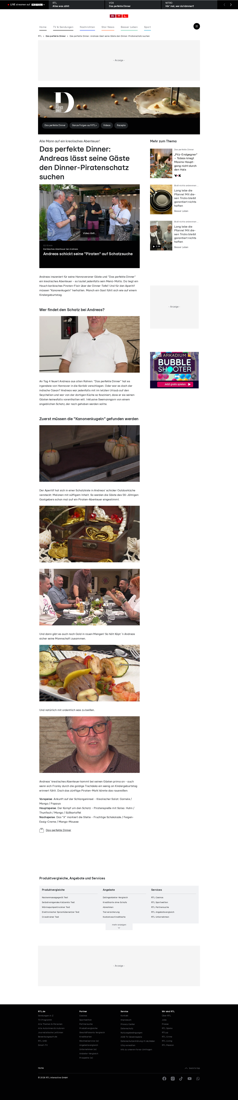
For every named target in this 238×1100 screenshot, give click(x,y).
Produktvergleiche (88, 1028)
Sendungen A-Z (45, 1016)
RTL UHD (42, 1041)
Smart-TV (43, 1045)
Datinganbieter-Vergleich (115, 898)
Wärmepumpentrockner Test (56, 907)
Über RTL (166, 1016)
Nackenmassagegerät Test (55, 898)
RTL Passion (168, 1045)
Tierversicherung (111, 912)
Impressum (126, 1020)
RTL (40, 36)
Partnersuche (86, 1024)
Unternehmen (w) (88, 1049)
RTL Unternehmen (160, 917)
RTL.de (41, 1012)
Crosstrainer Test (50, 917)
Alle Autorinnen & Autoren (51, 1028)
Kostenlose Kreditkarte (114, 917)
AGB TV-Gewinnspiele (131, 1037)
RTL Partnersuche (160, 907)
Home (41, 1068)
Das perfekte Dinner (56, 36)
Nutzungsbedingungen (131, 1033)
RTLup (165, 1033)
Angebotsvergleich (88, 1045)
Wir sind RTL (168, 1012)
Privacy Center (128, 1024)
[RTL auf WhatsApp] (198, 1079)
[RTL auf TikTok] (181, 1079)
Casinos (83, 1016)
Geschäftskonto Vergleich (92, 1033)
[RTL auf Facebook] (164, 1079)
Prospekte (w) (86, 1058)
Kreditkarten (85, 1037)
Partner (83, 1012)
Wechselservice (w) (89, 1041)
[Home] (119, 16)
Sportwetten (85, 1020)
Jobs (164, 1020)
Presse (165, 1024)
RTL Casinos (157, 898)
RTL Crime (167, 1037)
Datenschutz (127, 1029)
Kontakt (124, 1016)
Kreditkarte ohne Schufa (115, 902)
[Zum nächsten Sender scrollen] (231, 4)
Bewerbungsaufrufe (47, 1037)
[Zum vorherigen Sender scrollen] (224, 4)
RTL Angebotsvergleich (162, 912)
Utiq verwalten (128, 1045)
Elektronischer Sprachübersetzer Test (60, 912)
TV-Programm (45, 1020)
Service (124, 1012)
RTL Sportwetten (159, 902)
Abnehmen (108, 907)
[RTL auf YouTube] (190, 1079)
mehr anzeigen (119, 925)
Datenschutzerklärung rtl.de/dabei (138, 1041)
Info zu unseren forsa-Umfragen (136, 1050)
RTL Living (167, 1041)
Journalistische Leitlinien (50, 1033)
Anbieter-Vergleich (88, 1054)
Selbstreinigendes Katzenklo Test (58, 902)
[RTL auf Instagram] (173, 1079)
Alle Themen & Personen (50, 1024)
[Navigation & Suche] (196, 26)
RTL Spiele (167, 1028)
